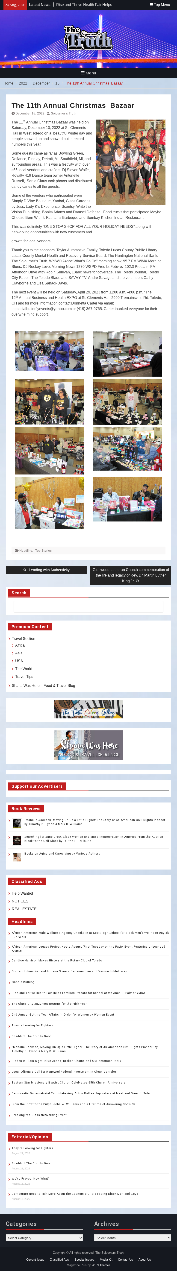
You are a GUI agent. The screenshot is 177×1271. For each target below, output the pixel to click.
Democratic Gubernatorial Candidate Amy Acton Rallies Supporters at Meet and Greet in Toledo (82, 1093)
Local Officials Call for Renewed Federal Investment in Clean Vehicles (64, 1071)
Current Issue (35, 1259)
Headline (25, 550)
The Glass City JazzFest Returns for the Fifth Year (49, 1003)
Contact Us (125, 1259)
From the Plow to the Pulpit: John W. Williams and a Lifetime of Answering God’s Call (75, 1104)
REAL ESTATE (24, 909)
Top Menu (162, 5)
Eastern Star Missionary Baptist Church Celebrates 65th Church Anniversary (68, 1082)
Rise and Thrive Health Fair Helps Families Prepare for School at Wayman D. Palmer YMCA (79, 993)
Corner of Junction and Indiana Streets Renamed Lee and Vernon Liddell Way (69, 971)
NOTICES (20, 901)
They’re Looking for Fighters (32, 1025)
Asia (19, 653)
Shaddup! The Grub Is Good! (32, 1036)
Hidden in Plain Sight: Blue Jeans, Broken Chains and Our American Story (66, 1061)
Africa (20, 645)
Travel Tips (24, 677)
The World (23, 669)
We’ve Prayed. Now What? (31, 1178)
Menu (91, 73)
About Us (145, 1259)
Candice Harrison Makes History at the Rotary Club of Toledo (57, 960)
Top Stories (43, 550)
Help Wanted (22, 893)
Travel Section (23, 639)
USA (19, 661)
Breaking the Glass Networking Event (39, 1115)
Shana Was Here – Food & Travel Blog (43, 686)
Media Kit (106, 1259)
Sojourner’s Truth (63, 113)
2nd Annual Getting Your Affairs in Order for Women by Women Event (63, 1014)
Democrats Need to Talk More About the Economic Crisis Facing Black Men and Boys (75, 1193)
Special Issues (84, 1259)
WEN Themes (101, 1265)
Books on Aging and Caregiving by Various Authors (62, 853)
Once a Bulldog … (25, 982)
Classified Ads (59, 1259)
